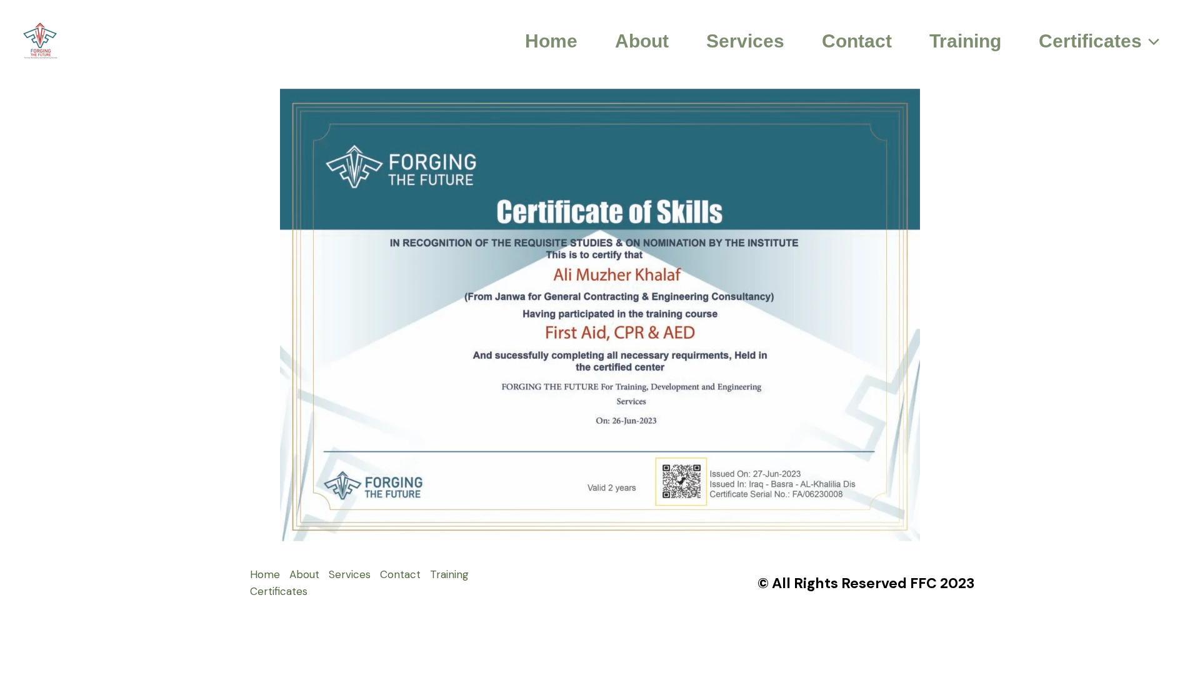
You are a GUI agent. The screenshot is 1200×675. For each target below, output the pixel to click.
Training (965, 41)
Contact (857, 41)
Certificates (1090, 41)
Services (745, 41)
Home (551, 41)
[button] (1150, 41)
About (642, 41)
